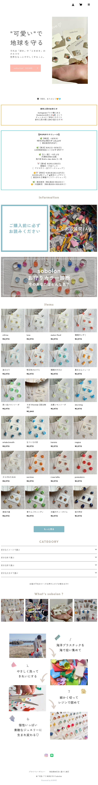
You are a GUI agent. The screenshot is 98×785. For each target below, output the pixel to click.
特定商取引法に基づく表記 (59, 772)
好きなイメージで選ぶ (10, 550)
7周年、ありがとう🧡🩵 (50, 99)
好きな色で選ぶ (7, 557)
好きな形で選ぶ (7, 565)
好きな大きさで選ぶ (9, 573)
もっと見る (49, 529)
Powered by (46, 780)
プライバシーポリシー (37, 772)
